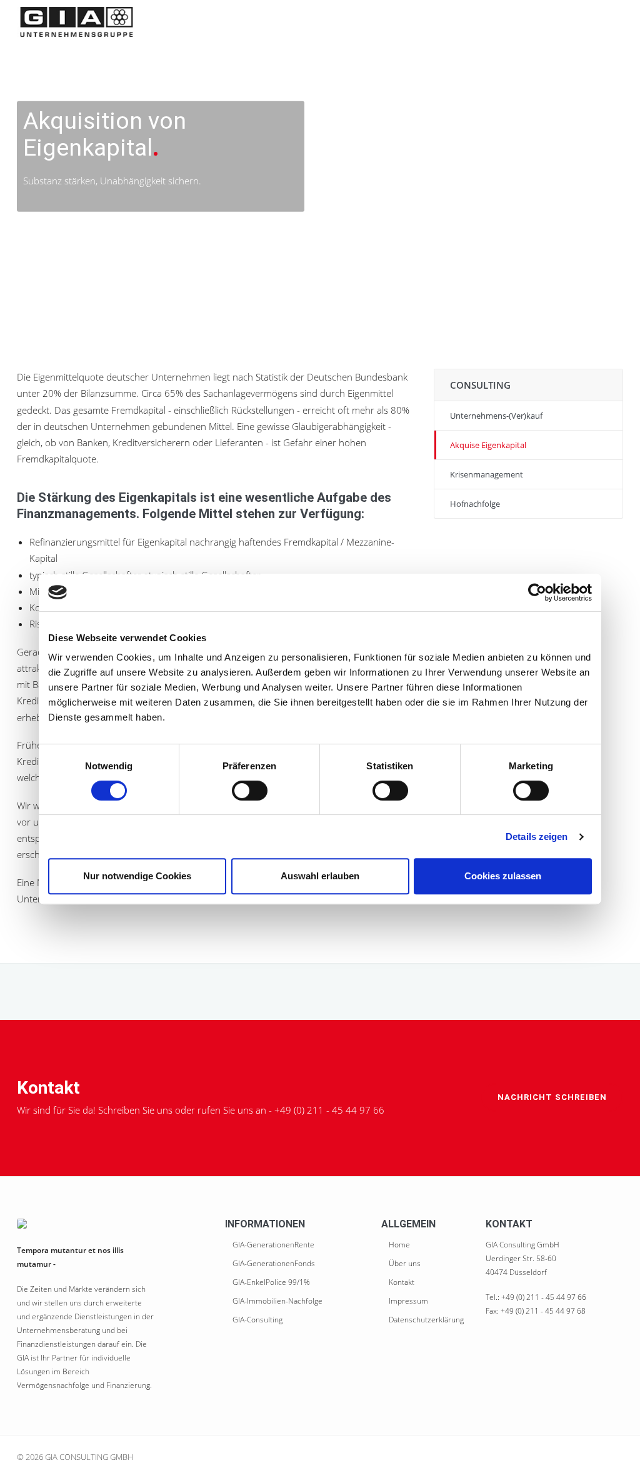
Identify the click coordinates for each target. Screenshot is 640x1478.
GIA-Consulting (257, 1319)
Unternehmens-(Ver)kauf (496, 415)
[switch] (250, 791)
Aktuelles (543, 21)
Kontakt (597, 21)
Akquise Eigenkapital (488, 445)
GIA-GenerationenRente (273, 1244)
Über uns (405, 1263)
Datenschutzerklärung (426, 1319)
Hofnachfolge (475, 503)
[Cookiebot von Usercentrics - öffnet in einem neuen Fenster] (537, 592)
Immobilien (417, 21)
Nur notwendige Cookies (137, 876)
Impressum (408, 1301)
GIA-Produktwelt (341, 21)
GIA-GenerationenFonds (273, 1263)
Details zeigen (537, 836)
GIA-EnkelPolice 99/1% (271, 1282)
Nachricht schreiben (552, 1097)
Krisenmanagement (486, 474)
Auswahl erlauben (320, 876)
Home (208, 21)
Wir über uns (262, 21)
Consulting (482, 21)
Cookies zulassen (502, 876)
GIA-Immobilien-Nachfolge (277, 1301)
